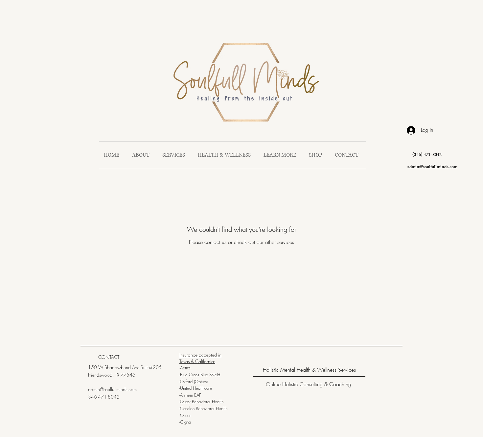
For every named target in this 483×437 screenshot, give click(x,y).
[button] (281, 155)
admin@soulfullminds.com (432, 167)
